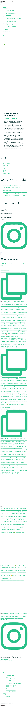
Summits (5, 688)
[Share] (3, 705)
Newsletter (5, 694)
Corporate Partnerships (10, 678)
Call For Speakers (7, 171)
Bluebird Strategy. (4, 659)
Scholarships (8, 680)
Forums (7, 677)
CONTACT (3, 656)
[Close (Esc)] (4, 705)
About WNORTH (6, 163)
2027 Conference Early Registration (13, 683)
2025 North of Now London (11, 691)
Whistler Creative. (9, 660)
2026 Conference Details (11, 685)
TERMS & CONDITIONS (18, 656)
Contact (4, 170)
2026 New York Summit (10, 690)
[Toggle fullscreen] (2, 705)
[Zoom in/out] (1, 705)
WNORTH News (6, 173)
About (4, 672)
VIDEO (10, 656)
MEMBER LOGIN (6, 696)
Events (4, 168)
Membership (5, 165)
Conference (5, 166)
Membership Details (10, 675)
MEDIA (7, 656)
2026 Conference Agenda (11, 686)
